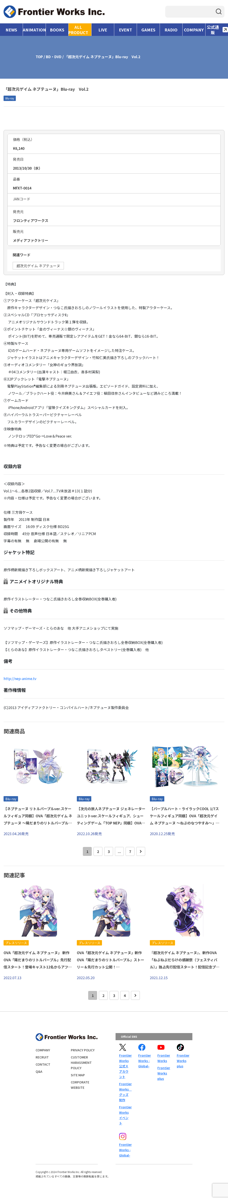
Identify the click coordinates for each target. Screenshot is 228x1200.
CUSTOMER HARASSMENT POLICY (81, 1062)
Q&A (39, 1071)
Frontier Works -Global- (144, 1060)
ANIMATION (34, 30)
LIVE (102, 30)
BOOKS (57, 30)
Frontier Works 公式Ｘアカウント (125, 1066)
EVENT (125, 30)
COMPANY (194, 30)
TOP (39, 56)
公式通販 (213, 29)
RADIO (171, 30)
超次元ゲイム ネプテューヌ (38, 265)
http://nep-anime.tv (20, 678)
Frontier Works (163, 1058)
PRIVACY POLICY (83, 1050)
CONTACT (43, 1064)
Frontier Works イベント (125, 1115)
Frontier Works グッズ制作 (125, 1092)
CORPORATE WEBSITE (80, 1085)
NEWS (11, 30)
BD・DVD (53, 56)
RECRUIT (42, 1057)
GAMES (148, 30)
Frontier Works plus (163, 1073)
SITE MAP (78, 1075)
